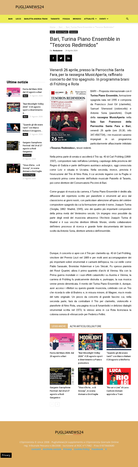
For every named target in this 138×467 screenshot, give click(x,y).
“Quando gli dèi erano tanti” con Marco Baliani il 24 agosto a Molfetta (119, 356)
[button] (127, 18)
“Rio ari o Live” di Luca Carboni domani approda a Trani (117, 390)
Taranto (55, 18)
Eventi (102, 18)
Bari (10, 18)
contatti (36, 449)
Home (53, 27)
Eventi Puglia (62, 32)
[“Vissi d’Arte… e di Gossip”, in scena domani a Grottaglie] (90, 376)
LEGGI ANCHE (59, 326)
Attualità (89, 18)
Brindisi (77, 18)
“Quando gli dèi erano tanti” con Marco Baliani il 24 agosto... (33, 128)
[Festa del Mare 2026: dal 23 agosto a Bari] (62, 341)
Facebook (97, 449)
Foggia (66, 18)
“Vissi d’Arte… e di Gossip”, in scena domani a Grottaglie (88, 390)
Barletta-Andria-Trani (36, 18)
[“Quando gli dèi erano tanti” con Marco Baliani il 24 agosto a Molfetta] (119, 341)
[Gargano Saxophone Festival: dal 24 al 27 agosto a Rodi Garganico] (62, 376)
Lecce (18, 18)
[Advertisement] (90, 242)
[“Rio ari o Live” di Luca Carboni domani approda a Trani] (119, 376)
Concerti (73, 32)
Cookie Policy (82, 449)
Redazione (58, 50)
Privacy (67, 449)
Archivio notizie (52, 449)
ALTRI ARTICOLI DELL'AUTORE (85, 326)
